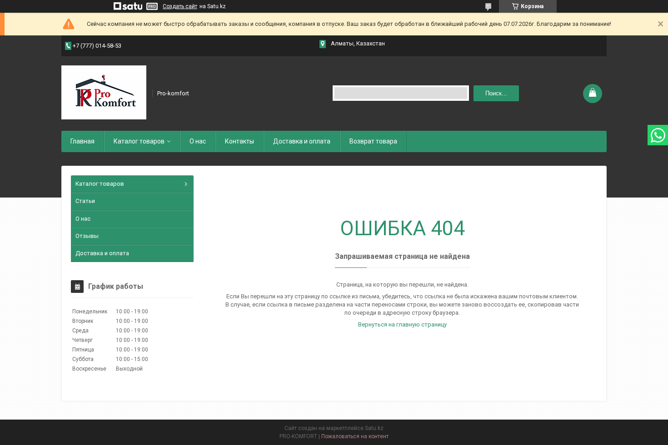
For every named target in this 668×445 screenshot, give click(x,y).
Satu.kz (374, 428)
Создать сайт (180, 6)
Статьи (85, 201)
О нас (197, 141)
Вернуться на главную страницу (402, 324)
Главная (82, 141)
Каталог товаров (139, 141)
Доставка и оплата (301, 141)
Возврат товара (373, 141)
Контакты (239, 141)
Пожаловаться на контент (355, 436)
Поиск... (496, 93)
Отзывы (87, 235)
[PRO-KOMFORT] (103, 92)
